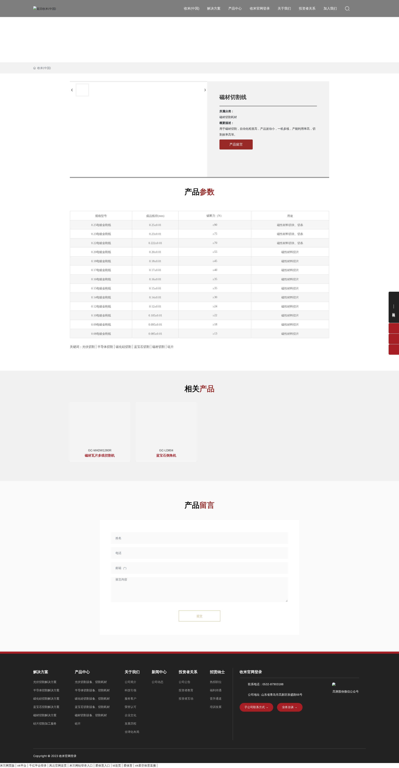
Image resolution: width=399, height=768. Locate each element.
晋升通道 (216, 698)
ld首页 (117, 765)
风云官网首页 (58, 765)
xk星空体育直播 (145, 765)
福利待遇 (216, 690)
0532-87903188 (272, 684)
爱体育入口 (102, 765)
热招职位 (216, 682)
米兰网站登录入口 (81, 765)
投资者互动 (186, 698)
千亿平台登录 (38, 765)
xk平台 (21, 765)
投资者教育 (186, 690)
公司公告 (184, 682)
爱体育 (128, 765)
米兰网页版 (7, 765)
